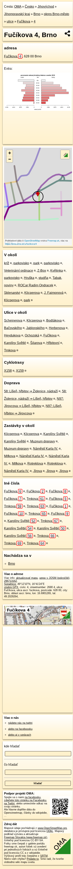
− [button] (9, 159)
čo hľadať (11, 764)
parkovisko (21, 263)
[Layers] (65, 154)
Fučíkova (23, 21)
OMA (17, 6)
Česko (29, 6)
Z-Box (41, 270)
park (36, 263)
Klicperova (32, 292)
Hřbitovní (52, 343)
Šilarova (36, 343)
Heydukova (12, 335)
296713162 (10, 580)
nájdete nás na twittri (20, 722)
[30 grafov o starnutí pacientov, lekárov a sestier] (37, 109)
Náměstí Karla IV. (45, 448)
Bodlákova (54, 320)
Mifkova (9, 456)
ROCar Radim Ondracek (35, 285)
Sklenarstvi (12, 292)
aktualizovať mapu (27, 577)
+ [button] (9, 152)
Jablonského (35, 328)
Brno (36, 14)
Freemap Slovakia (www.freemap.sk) (25, 837)
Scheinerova (13, 320)
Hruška (29, 278)
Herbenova (57, 328)
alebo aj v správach (19, 734)
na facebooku (33, 797)
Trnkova (10, 350)
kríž (6, 263)
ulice (10, 21)
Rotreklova (35, 463)
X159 (20, 370)
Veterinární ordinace (18, 270)
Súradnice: (10, 583)
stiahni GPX (11, 587)
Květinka (56, 270)
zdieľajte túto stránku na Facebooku (25, 800)
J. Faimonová (53, 292)
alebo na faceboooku (20, 728)
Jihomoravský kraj (17, 14)
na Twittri (9, 803)
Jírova (37, 471)
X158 (8, 370)
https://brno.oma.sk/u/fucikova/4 (21, 243)
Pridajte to (33, 858)
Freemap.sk (53, 240)
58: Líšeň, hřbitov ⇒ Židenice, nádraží (31, 391)
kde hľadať (12, 746)
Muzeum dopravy (42, 441)
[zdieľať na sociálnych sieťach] (67, 33)
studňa (43, 278)
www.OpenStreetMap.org (52, 828)
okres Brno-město (56, 14)
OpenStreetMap (32, 240)
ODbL (49, 831)
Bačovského (13, 328)
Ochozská (32, 335)
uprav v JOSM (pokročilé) (54, 577)
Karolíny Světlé (15, 343)
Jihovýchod (46, 6)
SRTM (44, 855)
